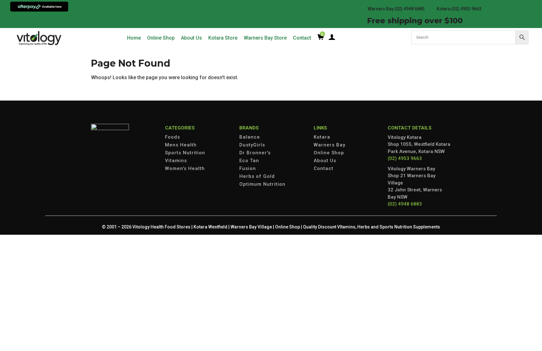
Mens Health (181, 145)
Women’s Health (185, 168)
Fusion (247, 168)
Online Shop (161, 38)
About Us (191, 38)
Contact (302, 38)
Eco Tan (249, 160)
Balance (249, 137)
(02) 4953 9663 (405, 158)
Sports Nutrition (185, 153)
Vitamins (176, 160)
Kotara (322, 137)
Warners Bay (329, 145)
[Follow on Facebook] (21, 20)
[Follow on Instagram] (34, 20)
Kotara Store (222, 38)
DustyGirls (252, 145)
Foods (172, 137)
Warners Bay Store (265, 38)
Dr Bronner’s (255, 153)
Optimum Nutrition (262, 184)
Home (134, 38)
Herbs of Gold (257, 176)
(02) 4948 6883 (405, 204)
